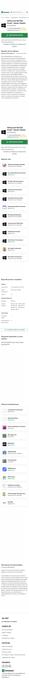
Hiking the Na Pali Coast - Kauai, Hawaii (16, 23)
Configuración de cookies (8, 657)
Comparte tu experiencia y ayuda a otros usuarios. (14, 45)
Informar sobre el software (16, 330)
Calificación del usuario (13, 30)
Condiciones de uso (7, 649)
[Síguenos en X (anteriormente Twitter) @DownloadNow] (6, 666)
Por (14, 28)
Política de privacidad (7, 646)
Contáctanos (5, 635)
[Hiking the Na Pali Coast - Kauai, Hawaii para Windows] (3, 25)
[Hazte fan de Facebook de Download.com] (3, 666)
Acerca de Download (7, 630)
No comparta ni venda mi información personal (13, 654)
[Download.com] (5, 12)
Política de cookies (6, 652)
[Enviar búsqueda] (11, 12)
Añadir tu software (6, 632)
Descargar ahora (16, 35)
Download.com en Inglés (8, 638)
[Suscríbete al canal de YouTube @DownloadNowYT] (9, 666)
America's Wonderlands (9, 567)
